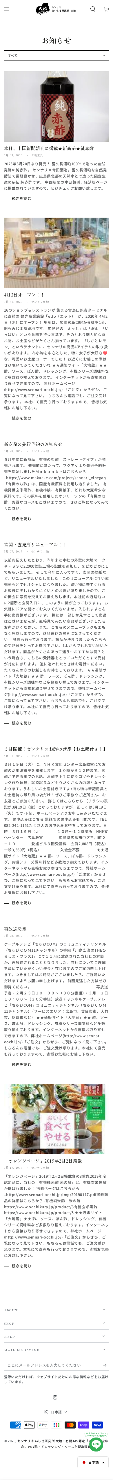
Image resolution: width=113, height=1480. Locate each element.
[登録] (106, 1365)
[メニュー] (7, 9)
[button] (92, 9)
